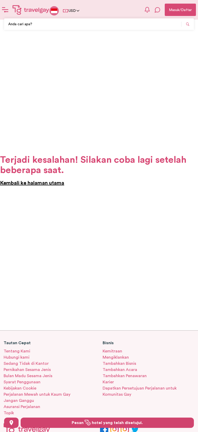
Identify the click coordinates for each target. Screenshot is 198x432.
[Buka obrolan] (157, 10)
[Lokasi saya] (11, 423)
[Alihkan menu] (5, 10)
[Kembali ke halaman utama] (31, 9)
